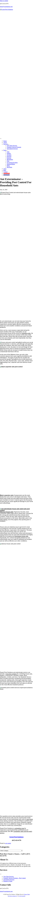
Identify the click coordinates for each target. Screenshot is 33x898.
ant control (8, 843)
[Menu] (0, 138)
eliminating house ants (21, 536)
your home (29, 819)
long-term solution (11, 674)
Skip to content (4, 0)
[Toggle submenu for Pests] (6, 150)
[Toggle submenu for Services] (8, 144)
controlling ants (25, 333)
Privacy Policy (27, 894)
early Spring (3, 519)
